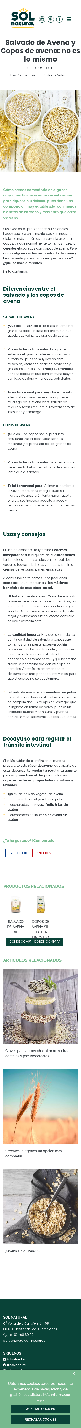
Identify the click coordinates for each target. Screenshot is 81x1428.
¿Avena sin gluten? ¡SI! (23, 1251)
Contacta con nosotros (26, 1340)
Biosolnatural (16, 1365)
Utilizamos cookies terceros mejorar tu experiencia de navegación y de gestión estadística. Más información (40, 1391)
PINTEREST (44, 852)
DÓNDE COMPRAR (22, 941)
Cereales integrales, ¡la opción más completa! (33, 1153)
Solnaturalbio (16, 1359)
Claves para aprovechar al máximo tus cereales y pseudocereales (36, 1053)
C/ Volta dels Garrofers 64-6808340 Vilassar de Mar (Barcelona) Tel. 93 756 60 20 (30, 1332)
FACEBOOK (17, 852)
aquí (40, 1400)
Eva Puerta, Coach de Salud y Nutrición (40, 75)
